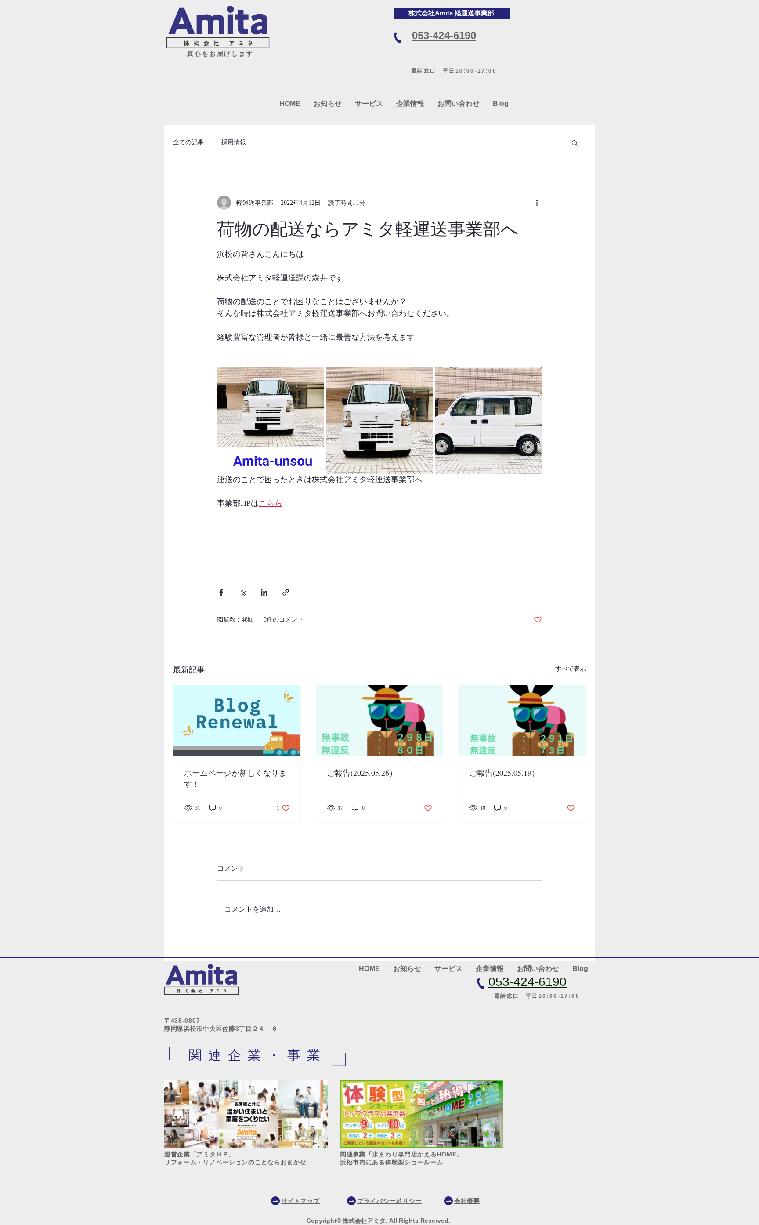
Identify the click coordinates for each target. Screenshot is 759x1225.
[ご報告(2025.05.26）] (379, 720)
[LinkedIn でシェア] (264, 592)
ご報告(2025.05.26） (362, 772)
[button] (575, 142)
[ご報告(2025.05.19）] (522, 720)
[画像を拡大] (270, 420)
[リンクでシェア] (286, 592)
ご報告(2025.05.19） (504, 772)
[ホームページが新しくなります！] (236, 720)
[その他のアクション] (536, 202)
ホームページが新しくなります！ (235, 778)
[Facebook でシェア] (221, 592)
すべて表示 (570, 668)
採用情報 (233, 142)
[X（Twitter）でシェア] (243, 592)
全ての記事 (188, 142)
